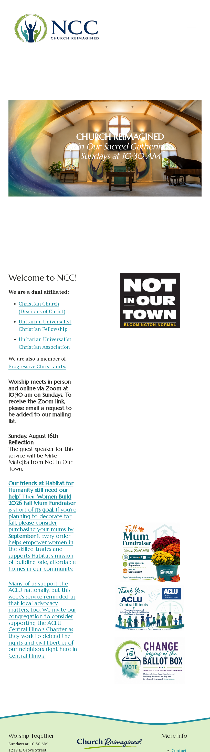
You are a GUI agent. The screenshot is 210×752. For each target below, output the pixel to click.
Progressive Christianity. (37, 366)
